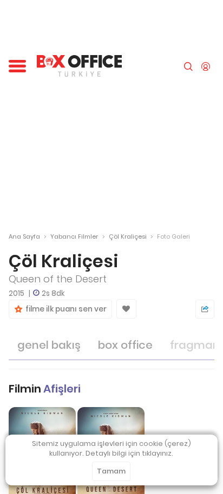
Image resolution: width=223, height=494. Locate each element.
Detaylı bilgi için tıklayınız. (129, 453)
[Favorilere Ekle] (126, 309)
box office (125, 345)
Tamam (111, 471)
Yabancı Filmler (74, 236)
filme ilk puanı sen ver (64, 309)
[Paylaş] (204, 309)
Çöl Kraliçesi (128, 236)
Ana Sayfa (24, 236)
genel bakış (49, 345)
